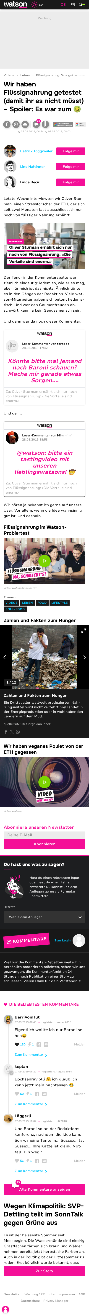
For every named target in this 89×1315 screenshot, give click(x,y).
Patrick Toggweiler (36, 151)
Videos (9, 75)
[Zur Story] (44, 1239)
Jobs (51, 1294)
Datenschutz (30, 1301)
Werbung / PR (34, 1294)
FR (73, 4)
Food (42, 603)
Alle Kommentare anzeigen (44, 1189)
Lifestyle (59, 603)
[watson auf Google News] (80, 124)
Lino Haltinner (32, 166)
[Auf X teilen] (12, 732)
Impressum (66, 1294)
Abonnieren (44, 844)
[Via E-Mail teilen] (25, 124)
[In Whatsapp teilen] (16, 124)
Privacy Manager (55, 1301)
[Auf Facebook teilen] (6, 124)
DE (63, 4)
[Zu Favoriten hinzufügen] (45, 124)
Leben (25, 75)
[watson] (15, 4)
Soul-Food (15, 609)
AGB (82, 1294)
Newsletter (12, 1294)
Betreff (9, 907)
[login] (5, 1309)
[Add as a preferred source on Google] (63, 124)
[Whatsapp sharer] (18, 732)
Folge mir (71, 151)
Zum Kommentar (29, 1054)
